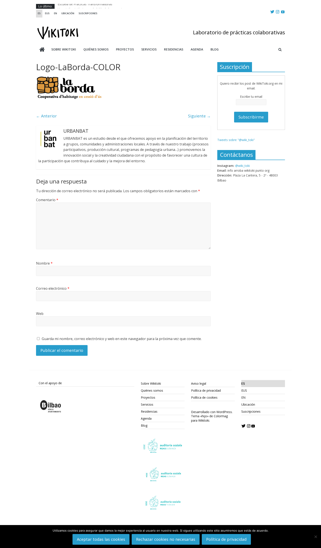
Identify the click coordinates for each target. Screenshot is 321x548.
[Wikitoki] (42, 50)
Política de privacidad (206, 390)
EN (55, 13)
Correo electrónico (52, 288)
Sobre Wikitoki (63, 49)
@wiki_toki (242, 166)
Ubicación (67, 13)
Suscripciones (88, 13)
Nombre (44, 263)
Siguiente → (199, 116)
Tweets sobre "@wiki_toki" (236, 140)
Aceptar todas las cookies (101, 539)
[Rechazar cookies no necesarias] (315, 536)
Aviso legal (198, 383)
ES (39, 13)
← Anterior (46, 116)
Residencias (173, 49)
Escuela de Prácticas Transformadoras (85, 6)
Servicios (149, 49)
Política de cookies (204, 397)
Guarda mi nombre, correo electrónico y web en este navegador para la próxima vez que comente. (122, 338)
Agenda (197, 49)
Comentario (47, 199)
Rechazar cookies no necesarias (165, 539)
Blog (215, 49)
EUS (47, 13)
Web (39, 313)
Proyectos (125, 49)
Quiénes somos (96, 49)
